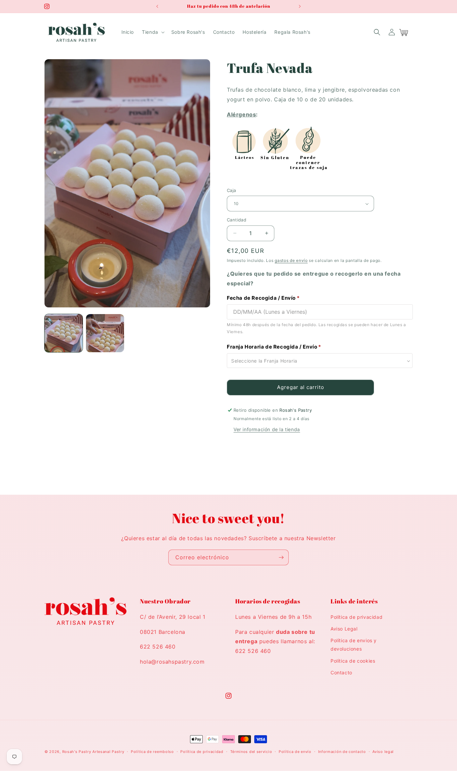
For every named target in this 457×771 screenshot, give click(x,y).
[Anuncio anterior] (157, 6)
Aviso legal (383, 751)
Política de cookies (353, 661)
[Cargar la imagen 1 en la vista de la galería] (63, 333)
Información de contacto (342, 751)
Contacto (341, 672)
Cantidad (236, 219)
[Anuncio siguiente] (299, 6)
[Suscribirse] (281, 557)
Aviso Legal (344, 629)
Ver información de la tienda (267, 429)
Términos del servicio (251, 751)
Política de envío (295, 751)
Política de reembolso (152, 751)
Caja (231, 190)
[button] (152, 32)
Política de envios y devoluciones (354, 645)
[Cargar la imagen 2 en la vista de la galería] (105, 333)
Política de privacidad (356, 617)
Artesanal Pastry (108, 751)
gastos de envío (291, 260)
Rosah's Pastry (76, 751)
